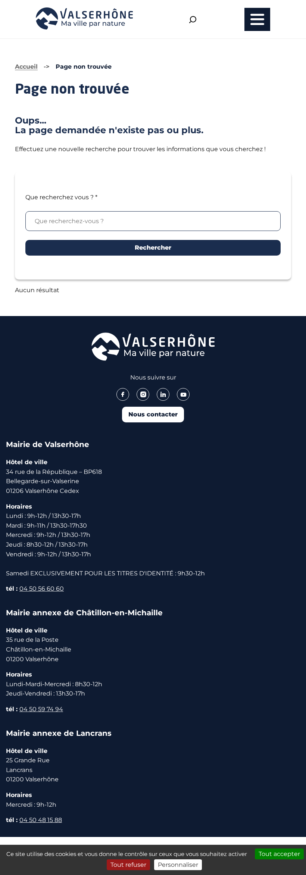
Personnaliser (178, 864)
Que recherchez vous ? (61, 197)
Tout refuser (128, 864)
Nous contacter (153, 414)
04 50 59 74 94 (41, 709)
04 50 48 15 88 (40, 820)
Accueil (26, 66)
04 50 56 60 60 (41, 588)
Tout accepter (279, 853)
